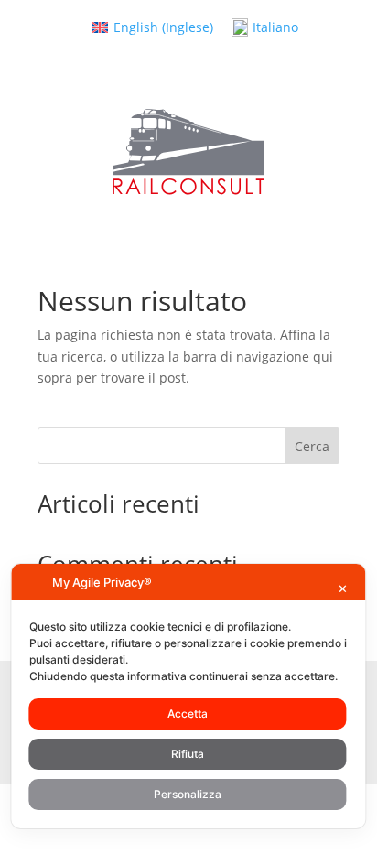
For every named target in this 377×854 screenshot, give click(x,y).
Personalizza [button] (187, 794)
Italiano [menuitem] (275, 27)
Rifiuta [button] (187, 754)
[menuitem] (152, 27)
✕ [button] (343, 588)
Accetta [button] (187, 713)
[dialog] (188, 696)
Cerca (312, 446)
